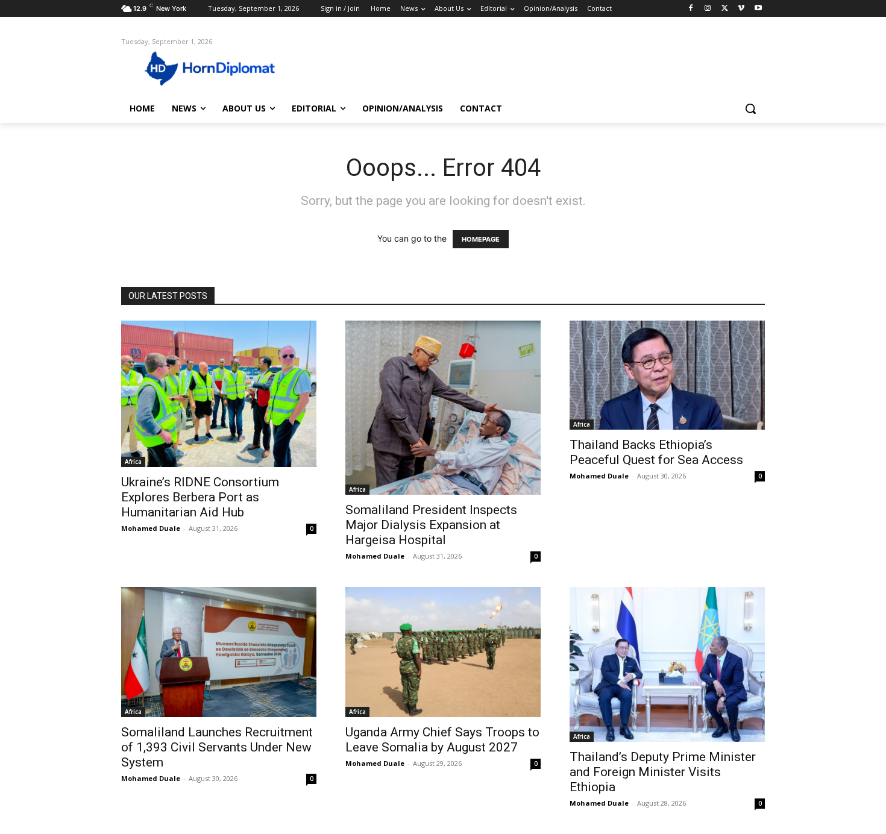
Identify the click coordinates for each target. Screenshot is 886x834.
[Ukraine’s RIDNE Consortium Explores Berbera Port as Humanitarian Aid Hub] (218, 394)
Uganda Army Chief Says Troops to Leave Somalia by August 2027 (442, 739)
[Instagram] (708, 9)
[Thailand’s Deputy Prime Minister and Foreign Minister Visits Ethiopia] (667, 664)
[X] (725, 9)
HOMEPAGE (481, 239)
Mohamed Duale (150, 528)
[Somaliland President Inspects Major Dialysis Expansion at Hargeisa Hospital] (443, 407)
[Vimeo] (741, 9)
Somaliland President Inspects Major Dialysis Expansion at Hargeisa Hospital (431, 525)
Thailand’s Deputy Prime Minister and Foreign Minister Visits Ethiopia (663, 772)
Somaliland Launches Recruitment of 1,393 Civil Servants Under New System (217, 747)
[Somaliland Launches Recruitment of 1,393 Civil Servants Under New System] (218, 652)
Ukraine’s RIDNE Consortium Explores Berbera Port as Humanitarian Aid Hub (200, 497)
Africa (133, 461)
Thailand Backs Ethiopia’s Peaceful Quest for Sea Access (656, 452)
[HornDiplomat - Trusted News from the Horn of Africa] (217, 67)
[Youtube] (758, 9)
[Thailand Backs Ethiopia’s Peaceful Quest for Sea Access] (667, 375)
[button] (750, 108)
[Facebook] (691, 9)
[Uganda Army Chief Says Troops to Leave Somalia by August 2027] (443, 652)
